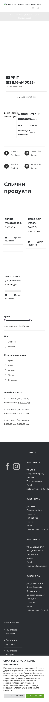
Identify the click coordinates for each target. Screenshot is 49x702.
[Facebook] (7, 466)
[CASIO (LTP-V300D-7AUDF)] (36, 204)
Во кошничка (9, 239)
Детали (17, 237)
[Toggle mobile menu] (43, 8)
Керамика (12, 380)
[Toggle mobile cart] (32, 8)
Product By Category (24, 15)
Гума (10, 360)
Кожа (10, 365)
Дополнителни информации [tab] (9, 115)
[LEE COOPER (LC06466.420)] (13, 262)
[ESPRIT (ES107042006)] (13, 204)
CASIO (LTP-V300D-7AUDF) (35, 223)
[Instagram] (16, 466)
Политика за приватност (11, 632)
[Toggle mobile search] (38, 8)
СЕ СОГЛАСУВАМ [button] (34, 696)
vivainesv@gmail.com (37, 566)
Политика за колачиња (11, 642)
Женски (33, 125)
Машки (11, 346)
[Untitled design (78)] (24, 47)
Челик (33, 132)
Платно (11, 370)
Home (12, 15)
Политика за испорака (11, 653)
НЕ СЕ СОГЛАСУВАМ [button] (15, 696)
